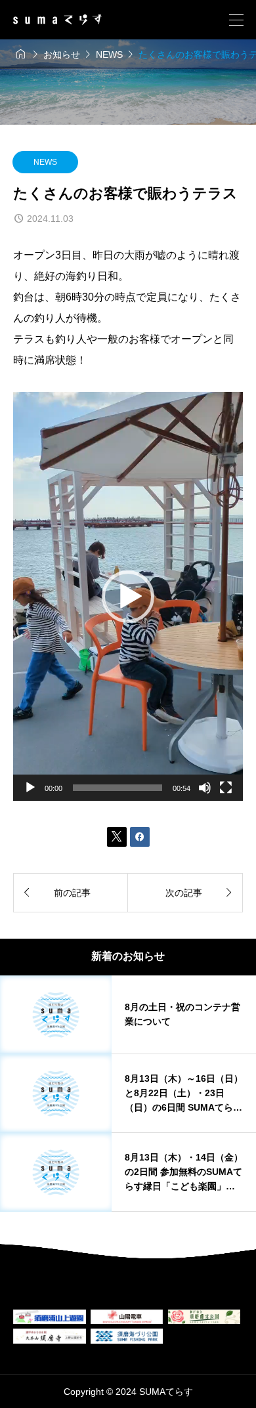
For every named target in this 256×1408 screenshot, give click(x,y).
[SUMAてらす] (57, 19)
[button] (128, 596)
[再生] (30, 787)
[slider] (117, 787)
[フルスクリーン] (225, 787)
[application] (128, 596)
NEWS (45, 162)
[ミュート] (204, 787)
